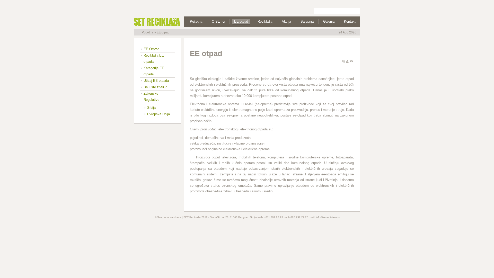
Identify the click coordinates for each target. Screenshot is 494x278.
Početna (147, 32)
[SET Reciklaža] (153, 21)
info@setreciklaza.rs (328, 217)
